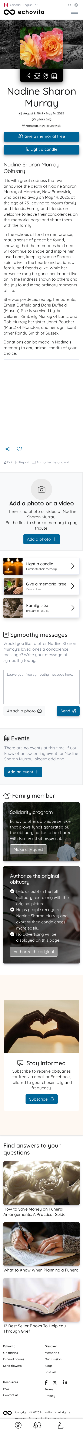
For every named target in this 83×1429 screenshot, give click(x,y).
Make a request (28, 849)
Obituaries (10, 1353)
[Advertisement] (41, 402)
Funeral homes (13, 1359)
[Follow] (20, 449)
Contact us (10, 1395)
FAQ (6, 1389)
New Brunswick (50, 126)
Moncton (32, 126)
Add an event (20, 771)
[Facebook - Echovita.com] (46, 1383)
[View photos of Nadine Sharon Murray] (41, 48)
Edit (10, 462)
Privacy (50, 1396)
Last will (50, 1372)
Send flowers (12, 1366)
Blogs (49, 1366)
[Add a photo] (37, 76)
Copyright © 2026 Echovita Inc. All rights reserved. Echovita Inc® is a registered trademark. (42, 1418)
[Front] (24, 12)
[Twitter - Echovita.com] (55, 1383)
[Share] (28, 76)
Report (24, 462)
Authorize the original (53, 462)
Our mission (53, 1359)
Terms (49, 1389)
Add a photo (39, 539)
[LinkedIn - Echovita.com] (65, 1383)
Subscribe (39, 1099)
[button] (21, 5)
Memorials (52, 1353)
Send (65, 710)
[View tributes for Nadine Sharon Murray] (46, 76)
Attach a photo (21, 710)
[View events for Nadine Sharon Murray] (54, 76)
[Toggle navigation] (74, 12)
